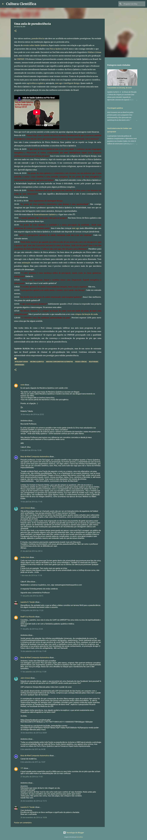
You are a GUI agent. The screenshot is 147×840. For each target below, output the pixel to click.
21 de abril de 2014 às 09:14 (31, 551)
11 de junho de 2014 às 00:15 (32, 596)
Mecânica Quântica (37, 361)
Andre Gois (25, 557)
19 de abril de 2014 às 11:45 (31, 502)
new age (58, 83)
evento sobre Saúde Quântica (35, 45)
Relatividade (93, 361)
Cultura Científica (21, 4)
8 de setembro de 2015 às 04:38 (33, 749)
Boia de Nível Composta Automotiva (35, 456)
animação (26, 263)
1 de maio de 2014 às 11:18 (31, 575)
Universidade (19, 364)
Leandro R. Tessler (28, 602)
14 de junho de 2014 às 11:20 (32, 610)
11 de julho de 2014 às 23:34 (32, 629)
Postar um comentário (23, 823)
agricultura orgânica (36, 83)
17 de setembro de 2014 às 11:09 (33, 672)
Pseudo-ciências (81, 361)
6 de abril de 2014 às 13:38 (31, 450)
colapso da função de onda (86, 314)
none (22, 385)
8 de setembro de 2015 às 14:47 (33, 762)
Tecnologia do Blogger (75, 833)
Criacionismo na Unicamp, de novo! (119, 88)
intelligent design (72, 83)
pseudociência (37, 38)
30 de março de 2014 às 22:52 (32, 414)
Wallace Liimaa (94, 52)
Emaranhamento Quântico (45, 214)
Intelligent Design (21, 361)
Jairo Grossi (25, 508)
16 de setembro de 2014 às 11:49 (33, 651)
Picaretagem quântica (115, 108)
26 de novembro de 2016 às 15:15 (34, 801)
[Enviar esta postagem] (15, 359)
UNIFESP (20, 59)
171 (22, 768)
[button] (15, 31)
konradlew (80, 837)
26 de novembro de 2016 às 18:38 (34, 817)
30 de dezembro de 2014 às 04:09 (34, 733)
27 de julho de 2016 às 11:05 (32, 777)
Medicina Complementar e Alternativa (59, 361)
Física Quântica (56, 49)
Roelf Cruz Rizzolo (28, 617)
